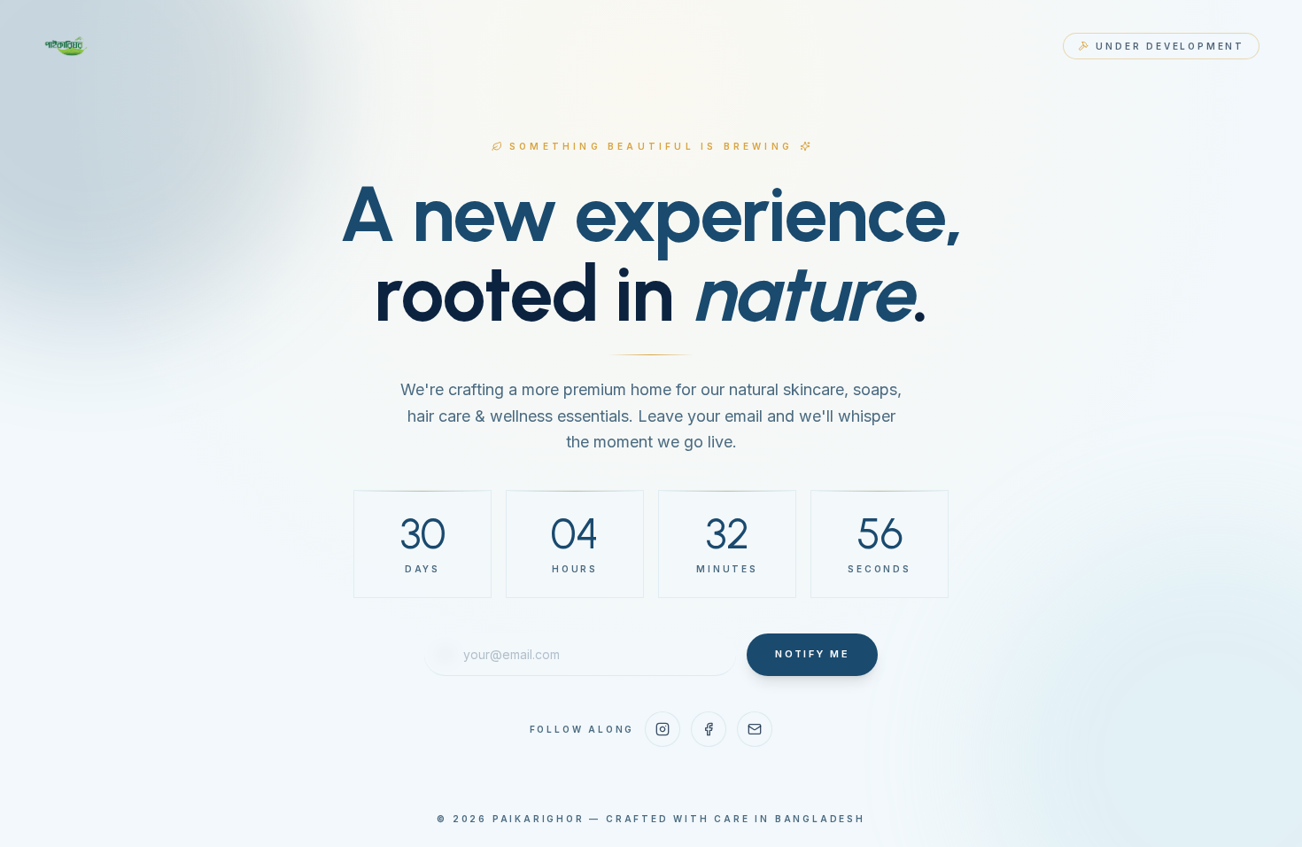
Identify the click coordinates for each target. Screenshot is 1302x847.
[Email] (754, 729)
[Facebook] (708, 729)
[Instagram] (662, 729)
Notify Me (812, 654)
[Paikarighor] (67, 46)
